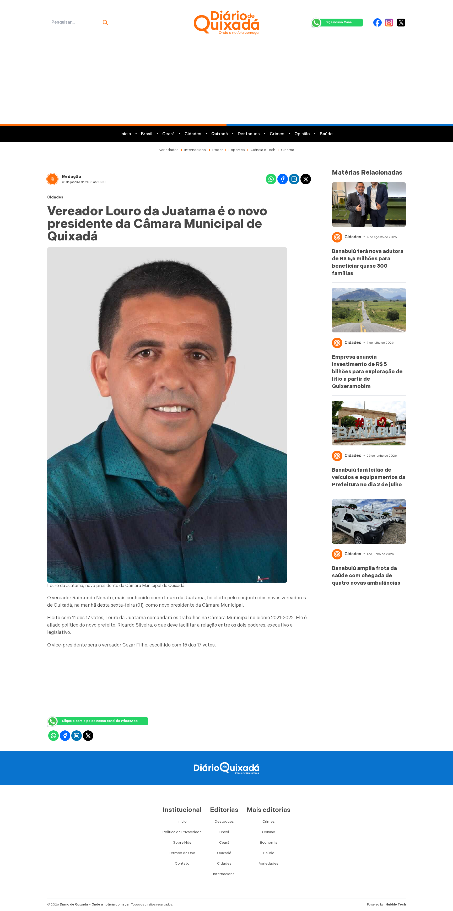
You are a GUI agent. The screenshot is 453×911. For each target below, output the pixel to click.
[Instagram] (389, 22)
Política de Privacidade (182, 832)
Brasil (146, 134)
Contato (182, 863)
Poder (217, 150)
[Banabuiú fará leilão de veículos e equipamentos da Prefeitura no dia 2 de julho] (369, 423)
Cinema (287, 150)
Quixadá (219, 134)
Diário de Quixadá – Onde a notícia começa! (95, 905)
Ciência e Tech (263, 150)
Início (126, 134)
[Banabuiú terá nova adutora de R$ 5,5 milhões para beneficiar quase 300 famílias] (369, 204)
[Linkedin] (294, 179)
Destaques (249, 134)
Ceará (168, 134)
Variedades (169, 150)
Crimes (277, 134)
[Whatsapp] (271, 179)
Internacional (195, 150)
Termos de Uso (182, 853)
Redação (71, 176)
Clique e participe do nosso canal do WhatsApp (100, 721)
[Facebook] (377, 22)
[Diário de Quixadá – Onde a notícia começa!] (226, 22)
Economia (268, 842)
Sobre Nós (182, 842)
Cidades (193, 134)
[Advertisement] (226, 84)
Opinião (302, 134)
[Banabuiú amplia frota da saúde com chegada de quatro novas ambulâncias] (369, 521)
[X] (401, 22)
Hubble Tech (396, 905)
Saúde (326, 134)
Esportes (237, 150)
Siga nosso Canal (339, 22)
